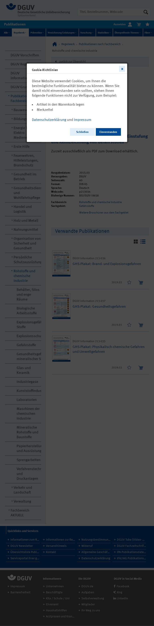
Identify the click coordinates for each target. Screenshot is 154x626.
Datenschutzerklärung (49, 120)
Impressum (82, 120)
